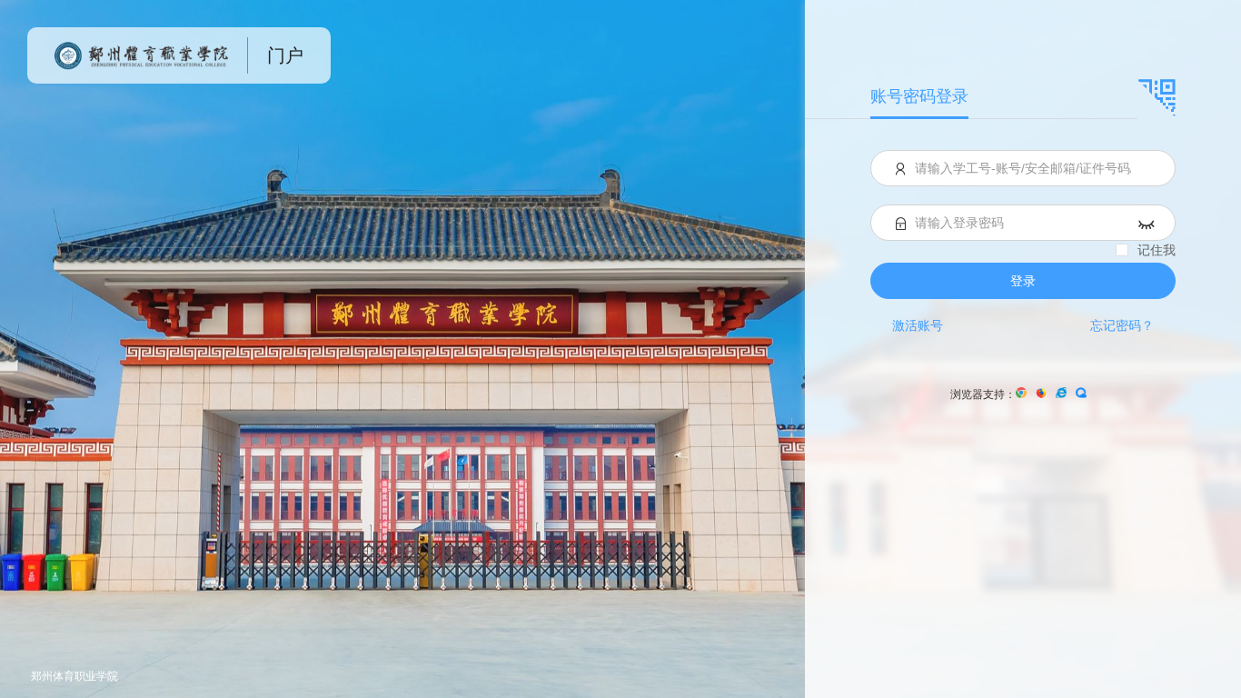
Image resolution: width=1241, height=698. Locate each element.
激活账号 (917, 325)
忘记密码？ (1122, 325)
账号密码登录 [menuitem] (919, 96)
